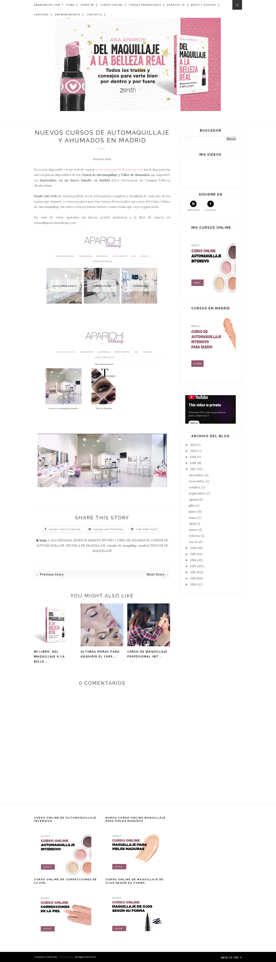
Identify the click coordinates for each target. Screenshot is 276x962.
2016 (193, 548)
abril (192, 524)
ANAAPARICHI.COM (47, 4)
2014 (193, 560)
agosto (194, 499)
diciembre (196, 475)
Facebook (210, 210)
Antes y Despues (203, 4)
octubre (195, 487)
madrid (144, 545)
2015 (193, 554)
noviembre (197, 481)
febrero (195, 536)
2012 (193, 572)
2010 (193, 584)
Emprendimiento (67, 14)
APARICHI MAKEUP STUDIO (93, 540)
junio (193, 511)
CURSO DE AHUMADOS (132, 540)
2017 (193, 469)
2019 (193, 457)
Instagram (193, 210)
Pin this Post (147, 529)
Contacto (94, 14)
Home (70, 4)
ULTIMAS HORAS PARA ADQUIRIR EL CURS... (100, 654)
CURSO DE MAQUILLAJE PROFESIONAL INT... (147, 654)
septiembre (197, 493)
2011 (193, 578)
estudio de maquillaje (122, 545)
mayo (193, 518)
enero (194, 542)
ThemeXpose (66, 956)
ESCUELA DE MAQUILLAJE (85, 545)
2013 (193, 566)
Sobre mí (87, 4)
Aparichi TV (176, 4)
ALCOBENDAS (61, 540)
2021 (193, 445)
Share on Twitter (108, 529)
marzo (194, 530)
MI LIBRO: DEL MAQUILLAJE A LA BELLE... (49, 656)
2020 (194, 451)
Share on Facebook (64, 529)
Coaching (41, 14)
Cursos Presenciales (145, 4)
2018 (193, 463)
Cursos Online (111, 4)
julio (192, 505)
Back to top (230, 957)
